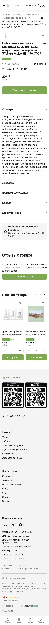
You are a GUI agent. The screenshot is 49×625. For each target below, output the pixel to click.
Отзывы (6, 496)
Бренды (6, 488)
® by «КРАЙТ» (8, 611)
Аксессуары (8, 453)
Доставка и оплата (11, 484)
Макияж (6, 436)
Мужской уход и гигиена (14, 449)
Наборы (6, 441)
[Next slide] (43, 294)
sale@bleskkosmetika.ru (18, 536)
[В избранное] (43, 35)
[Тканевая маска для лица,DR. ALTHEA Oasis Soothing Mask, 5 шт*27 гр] (36, 314)
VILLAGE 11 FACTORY (14, 69)
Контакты (7, 480)
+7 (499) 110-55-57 (15, 416)
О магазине (8, 476)
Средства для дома (12, 457)
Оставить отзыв (24, 276)
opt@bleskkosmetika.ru (12, 542)
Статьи (6, 501)
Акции (5, 492)
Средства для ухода (12, 445)
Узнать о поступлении (24, 90)
